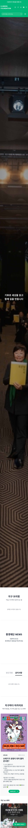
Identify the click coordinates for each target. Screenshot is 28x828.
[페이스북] (18, 7)
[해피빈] (26, 7)
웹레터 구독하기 (20, 824)
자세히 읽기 (12, 791)
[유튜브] (21, 7)
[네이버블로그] (24, 7)
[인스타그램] (15, 7)
